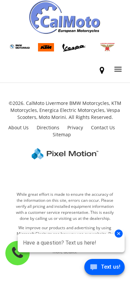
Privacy (75, 127)
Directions (48, 127)
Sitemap (62, 134)
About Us (18, 127)
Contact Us (103, 127)
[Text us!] (104, 268)
